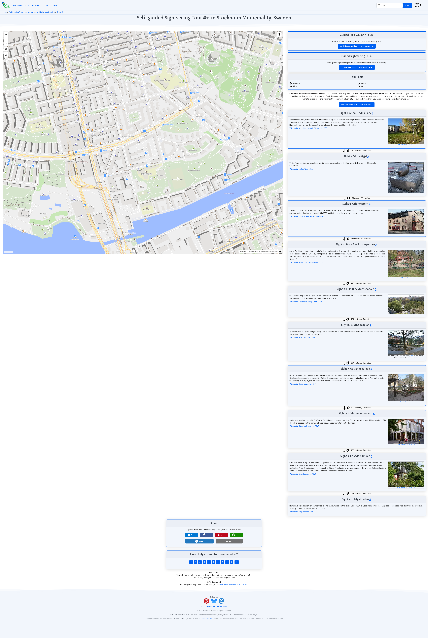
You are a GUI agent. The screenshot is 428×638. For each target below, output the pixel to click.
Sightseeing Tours (21, 5)
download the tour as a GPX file (233, 585)
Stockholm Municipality (45, 12)
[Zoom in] (6, 34)
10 (236, 562)
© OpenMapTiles (252, 251)
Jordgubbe (403, 277)
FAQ (55, 5)
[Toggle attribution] (280, 251)
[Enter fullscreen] (6, 54)
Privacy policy (222, 606)
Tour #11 (60, 12)
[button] (191, 535)
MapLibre (243, 251)
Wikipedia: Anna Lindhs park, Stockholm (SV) (308, 128)
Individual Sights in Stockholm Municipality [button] (356, 104)
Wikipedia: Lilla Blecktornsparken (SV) (305, 302)
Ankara (401, 401)
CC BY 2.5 (409, 277)
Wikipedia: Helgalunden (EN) (301, 512)
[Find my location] (6, 49)
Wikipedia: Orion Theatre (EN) (302, 216)
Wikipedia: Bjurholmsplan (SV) (302, 338)
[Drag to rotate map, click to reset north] (6, 43)
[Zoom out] (6, 39)
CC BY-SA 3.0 (414, 357)
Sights (46, 5)
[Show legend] (279, 34)
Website (319, 216)
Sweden (29, 12)
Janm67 (411, 355)
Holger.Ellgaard (401, 144)
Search (407, 5)
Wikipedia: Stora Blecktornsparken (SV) (306, 262)
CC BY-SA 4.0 (411, 144)
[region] (143, 142)
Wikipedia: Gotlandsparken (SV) (303, 384)
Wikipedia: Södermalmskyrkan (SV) (304, 426)
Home (4, 12)
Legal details (210, 606)
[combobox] (389, 5)
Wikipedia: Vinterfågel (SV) (301, 169)
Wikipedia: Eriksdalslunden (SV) (302, 474)
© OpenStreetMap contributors (268, 251)
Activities (36, 5)
